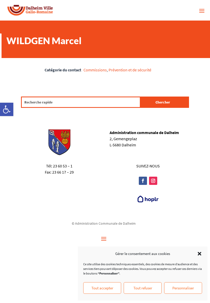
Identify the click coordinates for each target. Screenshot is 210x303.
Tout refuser (142, 288)
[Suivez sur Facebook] (143, 181)
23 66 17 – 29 (63, 172)
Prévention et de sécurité (130, 69)
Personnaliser (183, 288)
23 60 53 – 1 (62, 165)
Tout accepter (102, 288)
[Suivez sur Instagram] (153, 181)
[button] (6, 109)
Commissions (95, 69)
